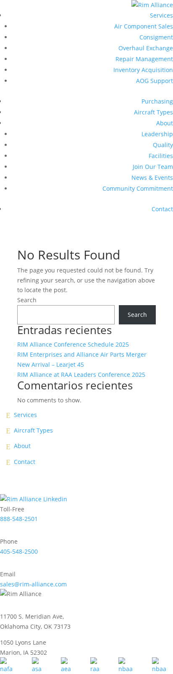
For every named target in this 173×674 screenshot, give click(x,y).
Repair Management (144, 59)
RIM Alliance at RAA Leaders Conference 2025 (81, 374)
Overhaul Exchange (145, 48)
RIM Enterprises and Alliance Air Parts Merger (82, 354)
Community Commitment (137, 188)
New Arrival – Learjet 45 (50, 364)
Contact (162, 209)
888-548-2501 (19, 519)
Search (27, 300)
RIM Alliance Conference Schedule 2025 (73, 344)
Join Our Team (153, 167)
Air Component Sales (143, 26)
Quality (163, 145)
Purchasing (157, 101)
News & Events (152, 177)
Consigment (156, 37)
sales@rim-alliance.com (33, 584)
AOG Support (154, 81)
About (164, 123)
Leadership (157, 134)
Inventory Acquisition (143, 70)
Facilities (161, 156)
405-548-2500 (19, 551)
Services (161, 15)
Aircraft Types (153, 112)
